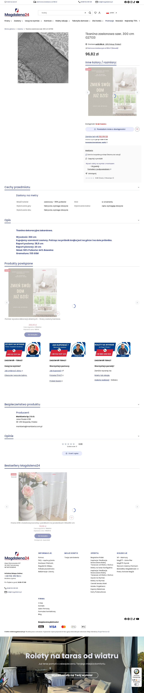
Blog (40, 614)
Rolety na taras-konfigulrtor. (102, 568)
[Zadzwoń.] (22, 349)
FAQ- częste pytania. (46, 560)
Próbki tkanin (55, 381)
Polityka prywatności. (46, 569)
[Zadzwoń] (112, 349)
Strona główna (9, 29)
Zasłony (20, 29)
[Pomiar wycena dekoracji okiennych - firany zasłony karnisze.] (112, 91)
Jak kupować (55, 370)
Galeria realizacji (101, 380)
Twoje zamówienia (71, 557)
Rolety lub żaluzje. (102, 375)
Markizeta (89, 150)
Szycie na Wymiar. (98, 578)
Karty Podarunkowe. (98, 592)
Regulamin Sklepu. (45, 566)
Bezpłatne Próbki (97, 557)
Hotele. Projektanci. (98, 586)
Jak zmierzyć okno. (12, 370)
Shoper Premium (103, 632)
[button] (90, 13)
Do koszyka (32, 335)
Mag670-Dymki (123, 563)
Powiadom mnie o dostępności (111, 129)
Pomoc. (41, 557)
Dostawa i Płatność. (46, 563)
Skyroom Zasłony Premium (127, 566)
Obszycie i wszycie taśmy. (15, 375)
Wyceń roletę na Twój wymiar (72, 675)
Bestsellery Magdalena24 (127, 569)
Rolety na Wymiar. (98, 581)
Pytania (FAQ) (56, 375)
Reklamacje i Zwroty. (46, 571)
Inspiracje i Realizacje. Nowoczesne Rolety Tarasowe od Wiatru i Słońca (102, 562)
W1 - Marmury (122, 557)
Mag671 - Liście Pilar (124, 560)
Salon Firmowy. (44, 609)
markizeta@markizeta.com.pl (29, 426)
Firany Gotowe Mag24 (125, 571)
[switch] (136, 684)
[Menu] (140, 669)
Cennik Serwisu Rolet (99, 583)
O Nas (40, 603)
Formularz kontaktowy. (47, 611)
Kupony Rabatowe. (98, 589)
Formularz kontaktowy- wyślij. (95, 142)
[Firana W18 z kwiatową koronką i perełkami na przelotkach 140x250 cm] (43, 496)
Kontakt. (41, 606)
